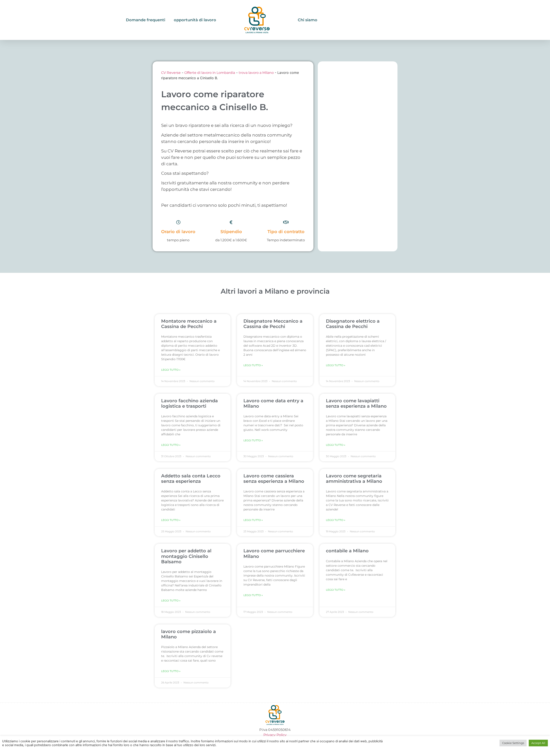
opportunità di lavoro (195, 20)
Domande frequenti (145, 20)
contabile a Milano (347, 550)
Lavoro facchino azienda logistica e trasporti (189, 403)
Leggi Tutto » (170, 369)
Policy (282, 735)
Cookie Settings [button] (513, 743)
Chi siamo (307, 20)
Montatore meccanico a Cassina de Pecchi (189, 323)
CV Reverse (171, 73)
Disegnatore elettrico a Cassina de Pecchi (353, 323)
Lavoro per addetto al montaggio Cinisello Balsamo (186, 556)
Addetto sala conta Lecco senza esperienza (190, 478)
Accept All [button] (538, 743)
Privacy (270, 735)
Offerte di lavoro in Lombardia (209, 73)
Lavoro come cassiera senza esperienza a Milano (273, 478)
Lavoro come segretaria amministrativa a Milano (354, 478)
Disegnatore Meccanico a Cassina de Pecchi (272, 323)
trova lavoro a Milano (256, 73)
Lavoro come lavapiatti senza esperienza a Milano (356, 403)
